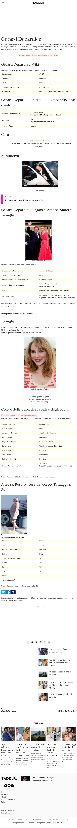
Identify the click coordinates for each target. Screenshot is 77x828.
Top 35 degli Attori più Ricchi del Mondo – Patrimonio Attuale (61, 685)
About (3, 797)
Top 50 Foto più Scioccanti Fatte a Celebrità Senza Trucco (60, 663)
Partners (4, 794)
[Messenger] (32, 642)
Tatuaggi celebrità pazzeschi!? (12, 537)
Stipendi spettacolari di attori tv (42, 122)
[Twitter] (36, 642)
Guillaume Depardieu (37, 399)
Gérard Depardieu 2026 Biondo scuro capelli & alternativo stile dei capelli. (28, 477)
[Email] (49, 642)
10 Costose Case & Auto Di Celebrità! (24, 200)
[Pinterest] (40, 642)
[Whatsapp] (44, 642)
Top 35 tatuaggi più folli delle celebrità (69, 747)
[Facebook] (27, 642)
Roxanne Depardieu (37, 402)
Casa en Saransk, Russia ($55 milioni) (22, 143)
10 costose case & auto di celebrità (38, 747)
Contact (5, 799)
